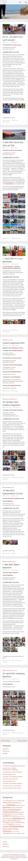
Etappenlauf (14, 807)
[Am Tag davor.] (14, 195)
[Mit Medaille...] (6, 649)
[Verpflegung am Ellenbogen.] (14, 211)
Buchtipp (5, 753)
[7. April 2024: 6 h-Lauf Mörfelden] (14, 255)
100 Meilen (15, 802)
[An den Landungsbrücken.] (6, 703)
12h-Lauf (16, 800)
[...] (21, 226)
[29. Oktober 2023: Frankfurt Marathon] (10, 399)
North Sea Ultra (13, 150)
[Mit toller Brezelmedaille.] (14, 452)
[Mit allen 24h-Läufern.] (14, 105)
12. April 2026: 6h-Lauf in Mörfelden (12, 772)
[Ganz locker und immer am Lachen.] (21, 697)
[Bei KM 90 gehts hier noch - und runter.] (6, 231)
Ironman (15, 814)
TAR (14, 822)
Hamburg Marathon (16, 371)
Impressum (6, 844)
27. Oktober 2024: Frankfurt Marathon (12, 783)
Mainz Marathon (13, 572)
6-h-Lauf (4, 800)
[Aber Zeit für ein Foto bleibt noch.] (6, 205)
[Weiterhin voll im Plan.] (6, 713)
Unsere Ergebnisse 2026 (9, 774)
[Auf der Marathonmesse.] (21, 452)
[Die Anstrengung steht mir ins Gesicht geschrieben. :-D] (6, 542)
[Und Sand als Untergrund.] (21, 221)
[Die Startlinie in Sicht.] (14, 639)
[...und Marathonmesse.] (21, 692)
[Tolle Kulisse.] (21, 211)
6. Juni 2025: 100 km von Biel (10, 779)
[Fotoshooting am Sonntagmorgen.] (6, 463)
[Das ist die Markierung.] (6, 200)
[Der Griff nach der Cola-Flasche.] (14, 713)
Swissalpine (12, 822)
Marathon (5, 479)
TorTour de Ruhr (20, 822)
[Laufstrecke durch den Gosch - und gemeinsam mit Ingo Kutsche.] (6, 221)
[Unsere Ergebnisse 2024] (8, 340)
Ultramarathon (6, 122)
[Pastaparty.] (21, 458)
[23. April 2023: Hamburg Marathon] (10, 670)
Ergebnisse (7, 390)
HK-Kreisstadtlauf (15, 498)
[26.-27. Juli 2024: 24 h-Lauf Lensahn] (14, 34)
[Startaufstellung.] (21, 200)
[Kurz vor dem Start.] (6, 321)
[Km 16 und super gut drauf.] (21, 703)
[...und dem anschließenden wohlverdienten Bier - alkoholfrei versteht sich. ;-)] (14, 649)
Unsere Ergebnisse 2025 (9, 781)
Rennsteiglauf (12, 820)
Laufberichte (7, 120)
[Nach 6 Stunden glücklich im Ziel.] (21, 321)
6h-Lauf (15, 330)
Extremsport (16, 810)
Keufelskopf (20, 814)
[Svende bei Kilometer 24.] (14, 708)
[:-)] (21, 216)
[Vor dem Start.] (6, 105)
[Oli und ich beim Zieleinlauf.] (21, 644)
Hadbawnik (15, 42)
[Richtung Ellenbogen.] (14, 205)
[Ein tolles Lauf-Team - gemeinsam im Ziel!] (14, 542)
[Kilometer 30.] (21, 713)
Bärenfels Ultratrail (20, 805)
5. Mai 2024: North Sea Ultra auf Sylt (12, 788)
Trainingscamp (11, 824)
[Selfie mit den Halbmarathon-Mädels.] (21, 639)
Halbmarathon (21, 812)
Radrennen (5, 820)
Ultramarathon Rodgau (11, 829)
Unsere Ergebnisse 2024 (14, 343)
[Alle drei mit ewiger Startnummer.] (6, 458)
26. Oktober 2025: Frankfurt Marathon (13, 776)
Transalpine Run (18, 824)
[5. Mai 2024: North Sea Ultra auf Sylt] (14, 139)
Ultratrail (6, 831)
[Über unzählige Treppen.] (14, 221)
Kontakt (5, 841)
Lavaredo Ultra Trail (20, 816)
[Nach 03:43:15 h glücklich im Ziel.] (14, 723)
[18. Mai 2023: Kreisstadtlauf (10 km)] (8, 487)
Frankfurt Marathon (17, 350)
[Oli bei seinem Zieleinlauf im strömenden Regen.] (14, 468)
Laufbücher (7, 816)
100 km (9, 802)
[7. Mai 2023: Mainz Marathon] (9, 561)
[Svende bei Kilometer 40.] (14, 718)
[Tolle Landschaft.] (21, 205)
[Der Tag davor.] (6, 692)
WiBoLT (15, 833)
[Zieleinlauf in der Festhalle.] (21, 468)
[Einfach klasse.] (21, 708)
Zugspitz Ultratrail (20, 833)
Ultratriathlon (7, 833)
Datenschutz (6, 846)
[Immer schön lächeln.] (6, 644)
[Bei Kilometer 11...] (14, 703)
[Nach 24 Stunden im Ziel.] (6, 111)
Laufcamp (14, 816)
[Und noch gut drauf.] (14, 216)
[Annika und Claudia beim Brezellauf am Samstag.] (6, 452)
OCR (23, 818)
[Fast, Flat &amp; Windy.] (6, 195)
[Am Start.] (21, 195)
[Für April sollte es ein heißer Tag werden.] (14, 321)
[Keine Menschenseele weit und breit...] (14, 226)
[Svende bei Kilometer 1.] (14, 697)
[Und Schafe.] (6, 211)
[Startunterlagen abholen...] (14, 692)
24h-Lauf (16, 120)
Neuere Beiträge (22, 740)
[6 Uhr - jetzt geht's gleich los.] (14, 200)
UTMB (12, 833)
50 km (5, 803)
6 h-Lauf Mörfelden (8, 266)
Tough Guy (4, 824)
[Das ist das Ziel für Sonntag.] (6, 697)
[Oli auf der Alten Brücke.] (21, 463)
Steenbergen (6, 822)
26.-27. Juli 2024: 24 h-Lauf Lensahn (12, 785)
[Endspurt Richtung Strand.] (14, 231)
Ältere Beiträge (5, 740)
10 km (15, 553)
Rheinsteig (18, 820)
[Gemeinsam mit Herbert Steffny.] (14, 458)
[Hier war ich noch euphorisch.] (6, 468)
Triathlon (6, 827)
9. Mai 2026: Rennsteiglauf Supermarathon (14, 766)
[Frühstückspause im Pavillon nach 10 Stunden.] (21, 105)
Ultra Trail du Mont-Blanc (15, 831)
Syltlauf (12, 385)
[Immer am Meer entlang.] (6, 216)
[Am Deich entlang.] (6, 226)
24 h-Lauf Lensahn (16, 45)
